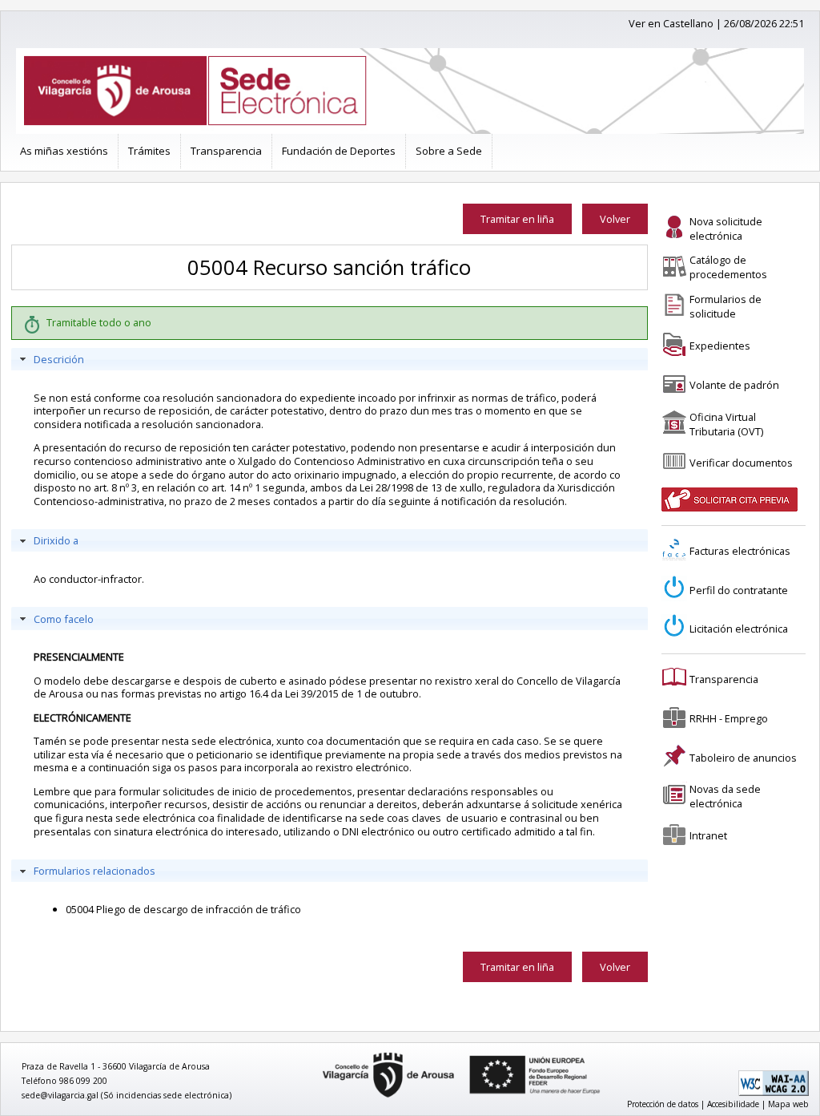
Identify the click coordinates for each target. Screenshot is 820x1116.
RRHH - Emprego (728, 718)
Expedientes (719, 345)
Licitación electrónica (738, 628)
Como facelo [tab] (64, 619)
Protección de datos (662, 1104)
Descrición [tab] (59, 359)
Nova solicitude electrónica (725, 228)
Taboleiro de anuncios (743, 757)
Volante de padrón (734, 385)
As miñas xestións (64, 151)
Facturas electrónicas (739, 551)
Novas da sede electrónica (725, 796)
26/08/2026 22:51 (764, 23)
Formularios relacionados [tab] (94, 870)
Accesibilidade (733, 1104)
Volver (615, 219)
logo (317, 1053)
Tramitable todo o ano (98, 322)
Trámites (149, 151)
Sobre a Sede (449, 151)
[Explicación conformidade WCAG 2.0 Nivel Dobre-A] (773, 1092)
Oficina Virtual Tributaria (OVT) (726, 424)
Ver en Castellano (671, 23)
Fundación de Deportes (339, 151)
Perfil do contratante (738, 590)
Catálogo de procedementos (728, 267)
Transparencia (226, 151)
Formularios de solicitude (725, 306)
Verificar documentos (741, 462)
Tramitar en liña (517, 219)
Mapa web (788, 1104)
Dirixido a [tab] (56, 540)
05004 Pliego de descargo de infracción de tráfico (183, 909)
